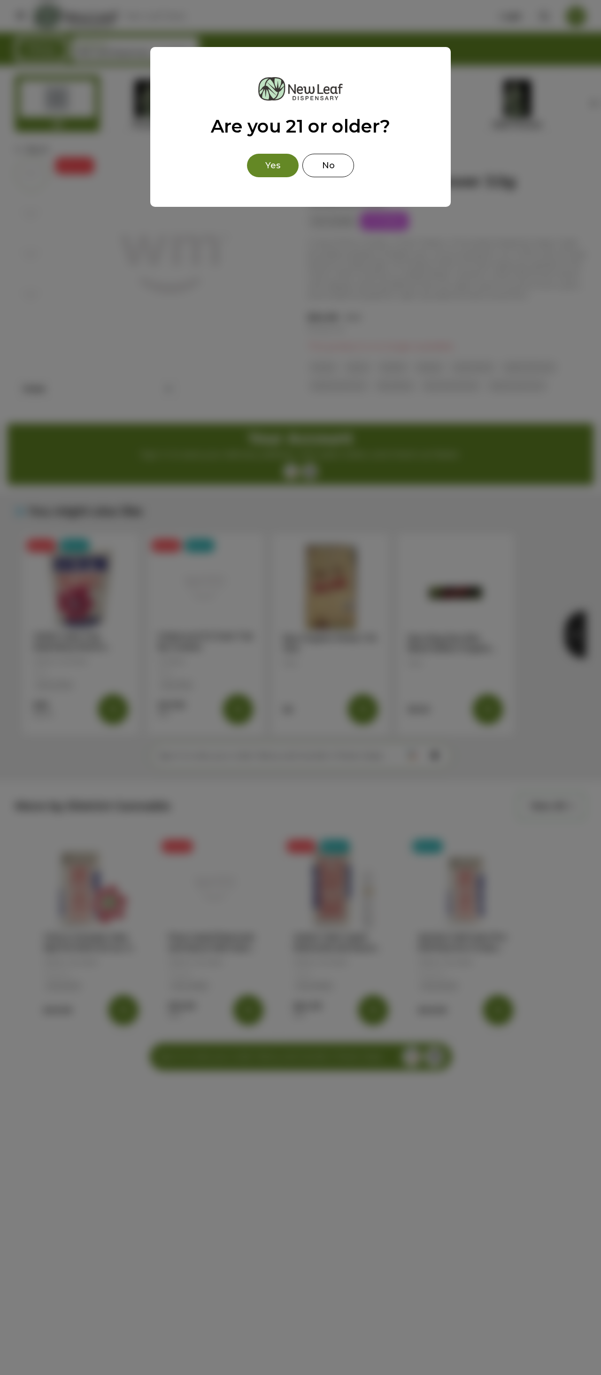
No (328, 165)
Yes (272, 165)
